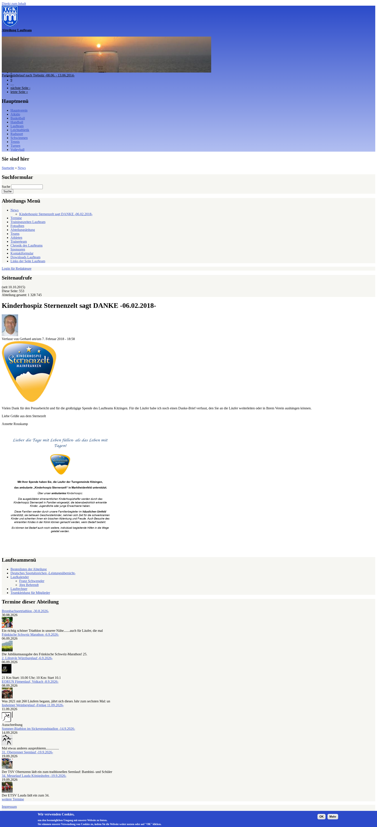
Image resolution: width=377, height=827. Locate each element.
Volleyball (17, 149)
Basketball (17, 118)
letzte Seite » (19, 92)
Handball (16, 122)
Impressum (9, 806)
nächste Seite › (20, 88)
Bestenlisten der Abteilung (28, 569)
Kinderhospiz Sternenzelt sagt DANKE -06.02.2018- (56, 214)
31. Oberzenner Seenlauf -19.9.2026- (27, 752)
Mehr (332, 816)
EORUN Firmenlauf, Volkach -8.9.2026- (30, 681)
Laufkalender (19, 577)
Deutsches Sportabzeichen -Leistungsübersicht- (42, 573)
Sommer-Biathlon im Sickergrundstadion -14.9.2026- (38, 728)
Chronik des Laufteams (26, 245)
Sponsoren (17, 249)
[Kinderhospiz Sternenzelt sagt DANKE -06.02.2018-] (29, 401)
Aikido (15, 114)
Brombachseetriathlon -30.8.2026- (25, 611)
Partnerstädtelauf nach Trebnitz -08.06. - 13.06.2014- (38, 75)
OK (321, 816)
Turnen (15, 145)
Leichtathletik (19, 130)
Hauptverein (18, 110)
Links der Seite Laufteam (27, 261)
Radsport (16, 134)
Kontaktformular (21, 253)
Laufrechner (18, 589)
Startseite (8, 168)
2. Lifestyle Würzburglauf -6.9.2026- (27, 658)
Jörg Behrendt (29, 585)
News (22, 168)
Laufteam (17, 126)
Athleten (16, 237)
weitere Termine (13, 799)
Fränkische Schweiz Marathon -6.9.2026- (30, 634)
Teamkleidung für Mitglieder (30, 593)
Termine (16, 218)
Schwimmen (19, 138)
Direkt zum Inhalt (14, 3)
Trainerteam (18, 241)
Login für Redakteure (16, 268)
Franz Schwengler (31, 581)
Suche (6, 186)
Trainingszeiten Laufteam (27, 222)
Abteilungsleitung (22, 230)
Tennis (15, 142)
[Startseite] (10, 26)
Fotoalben (17, 226)
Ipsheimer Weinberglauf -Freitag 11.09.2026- (33, 705)
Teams (14, 234)
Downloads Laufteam (25, 257)
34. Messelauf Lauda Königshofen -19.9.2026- (34, 776)
